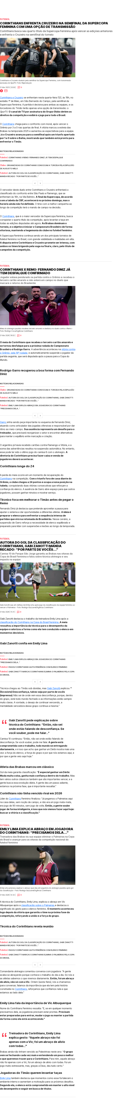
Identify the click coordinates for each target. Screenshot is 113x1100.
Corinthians (8, 123)
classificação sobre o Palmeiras (38, 905)
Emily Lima (5, 1078)
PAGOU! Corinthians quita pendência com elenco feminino (38, 667)
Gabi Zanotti (54, 688)
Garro (3, 422)
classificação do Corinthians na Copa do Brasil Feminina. (30, 622)
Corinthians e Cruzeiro (11, 97)
